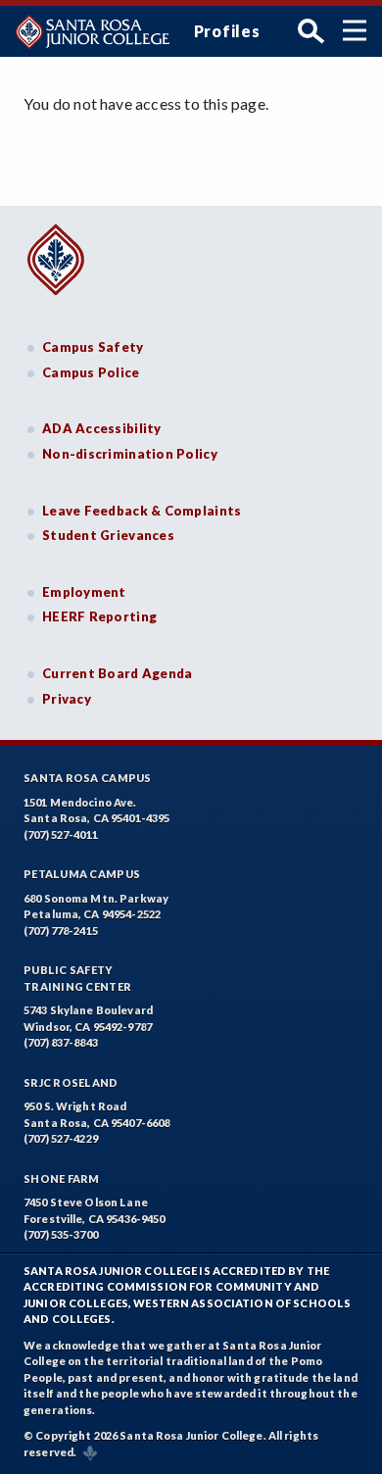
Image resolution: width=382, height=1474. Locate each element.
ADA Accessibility (102, 428)
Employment (84, 592)
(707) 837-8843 (61, 1042)
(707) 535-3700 (61, 1234)
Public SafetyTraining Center (77, 978)
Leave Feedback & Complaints (141, 510)
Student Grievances (108, 535)
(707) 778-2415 (61, 930)
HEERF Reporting (99, 616)
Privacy (66, 699)
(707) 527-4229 (61, 1138)
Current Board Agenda (117, 673)
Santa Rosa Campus (88, 777)
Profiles (227, 31)
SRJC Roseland (71, 1082)
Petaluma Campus (82, 873)
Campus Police (91, 372)
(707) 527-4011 (61, 834)
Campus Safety (93, 347)
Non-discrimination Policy (129, 454)
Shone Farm (62, 1178)
